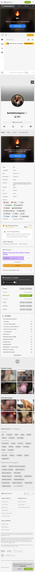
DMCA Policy (4, 507)
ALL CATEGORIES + (19, 486)
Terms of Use (4, 504)
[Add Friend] (22, 126)
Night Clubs (22, 210)
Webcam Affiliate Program (24, 507)
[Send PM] (30, 126)
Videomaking (25, 216)
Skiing (16, 213)
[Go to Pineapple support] (2, 555)
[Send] (32, 39)
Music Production (10, 210)
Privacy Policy (4, 501)
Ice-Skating (8, 205)
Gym (22, 202)
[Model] (32, 82)
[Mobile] (3, 434)
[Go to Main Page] (11, 2)
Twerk (14, 202)
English (27, 493)
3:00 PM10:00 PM (25, 288)
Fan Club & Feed (23, 132)
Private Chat (28, 43)
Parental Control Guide (6, 513)
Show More (17, 355)
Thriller (15, 216)
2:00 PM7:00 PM (25, 309)
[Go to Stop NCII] (10, 556)
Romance (8, 213)
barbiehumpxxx (6, 429)
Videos (20, 6)
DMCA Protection (5, 529)
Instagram (15, 219)
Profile (3, 132)
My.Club (21, 219)
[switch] (15, 282)
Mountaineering (18, 208)
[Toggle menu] (2, 2)
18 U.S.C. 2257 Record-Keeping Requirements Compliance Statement (17, 560)
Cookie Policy (22, 566)
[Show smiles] (29, 40)
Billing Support (4, 527)
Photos (27, 6)
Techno (7, 216)
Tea (23, 213)
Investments (19, 205)
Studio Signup (21, 504)
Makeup (8, 208)
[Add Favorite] (2, 35)
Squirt (7, 202)
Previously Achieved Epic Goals (11, 270)
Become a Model (22, 501)
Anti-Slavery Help (5, 516)
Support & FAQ (4, 524)
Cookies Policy (5, 510)
